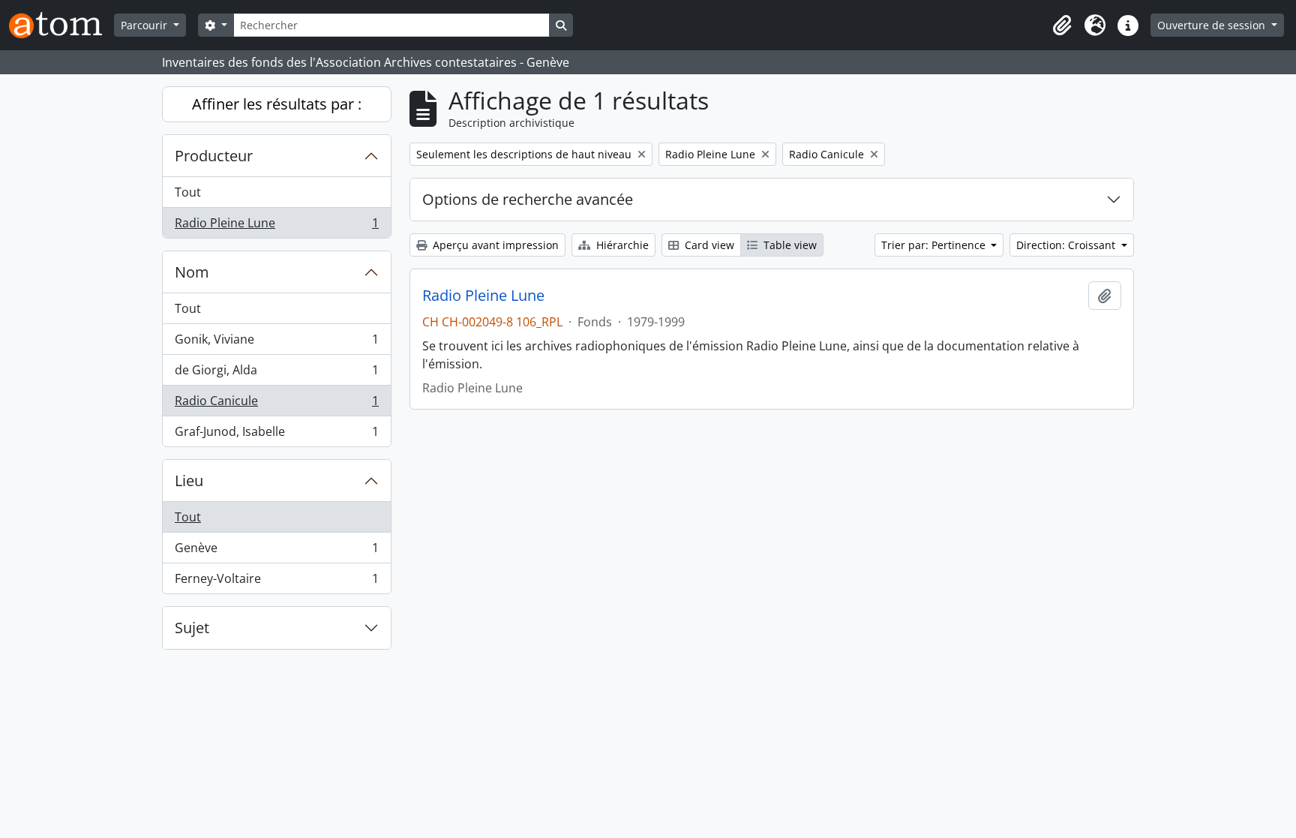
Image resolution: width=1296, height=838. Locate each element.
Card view (708, 245)
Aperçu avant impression (494, 245)
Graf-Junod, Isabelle (276, 434)
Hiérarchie (621, 245)
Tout (188, 192)
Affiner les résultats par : (277, 104)
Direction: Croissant (1067, 245)
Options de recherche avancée (527, 199)
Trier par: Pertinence (934, 245)
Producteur (214, 156)
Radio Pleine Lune (276, 226)
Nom (192, 272)
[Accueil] (61, 25)
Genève (276, 551)
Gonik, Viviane (276, 343)
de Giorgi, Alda (276, 374)
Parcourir (145, 25)
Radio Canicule (276, 404)
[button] (1062, 25)
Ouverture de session (1212, 25)
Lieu (189, 480)
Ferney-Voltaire (276, 581)
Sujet (192, 627)
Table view (788, 245)
